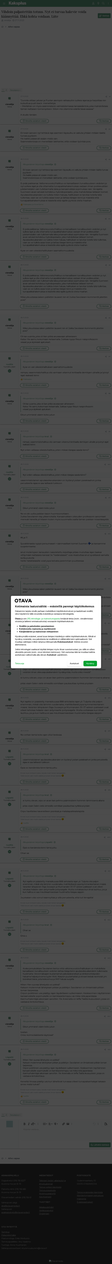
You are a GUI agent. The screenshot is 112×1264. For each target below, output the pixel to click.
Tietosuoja (19, 663)
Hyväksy (90, 663)
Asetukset (74, 663)
